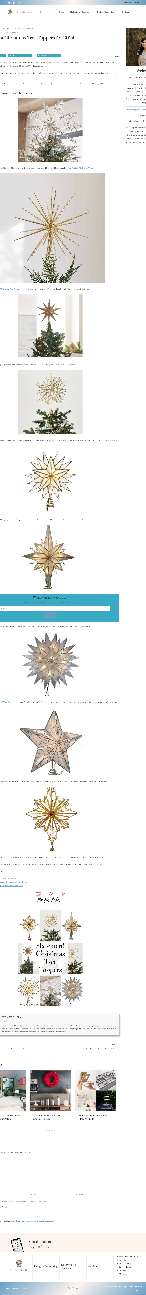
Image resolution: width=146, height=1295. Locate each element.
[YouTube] (19, 3)
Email (32, 1194)
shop (130, 3)
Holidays (14, 33)
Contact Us (124, 1270)
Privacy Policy (125, 1263)
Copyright (123, 1260)
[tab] (46, 1130)
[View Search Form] (137, 12)
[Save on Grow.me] (36, 55)
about (126, 3)
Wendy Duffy (11, 1017)
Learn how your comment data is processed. (35, 1221)
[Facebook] (9, 3)
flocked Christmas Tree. (82, 168)
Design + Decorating (46, 1266)
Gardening (94, 1266)
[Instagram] (14, 3)
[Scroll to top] (141, 1287)
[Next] (113, 1099)
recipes (136, 3)
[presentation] (50, 1090)
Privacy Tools (125, 1267)
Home (61, 12)
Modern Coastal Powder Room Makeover (101, 1046)
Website (79, 1194)
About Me (123, 1274)
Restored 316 (137, 1290)
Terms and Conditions (129, 1256)
